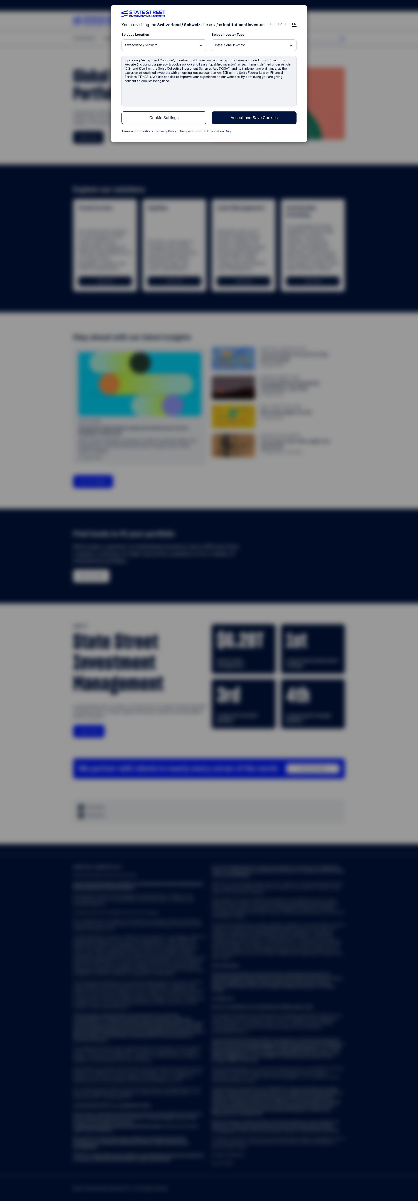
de (272, 24)
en (294, 24)
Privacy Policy (167, 131)
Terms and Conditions (137, 131)
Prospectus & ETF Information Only (205, 131)
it (286, 24)
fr (280, 24)
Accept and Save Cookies (254, 117)
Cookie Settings (164, 117)
